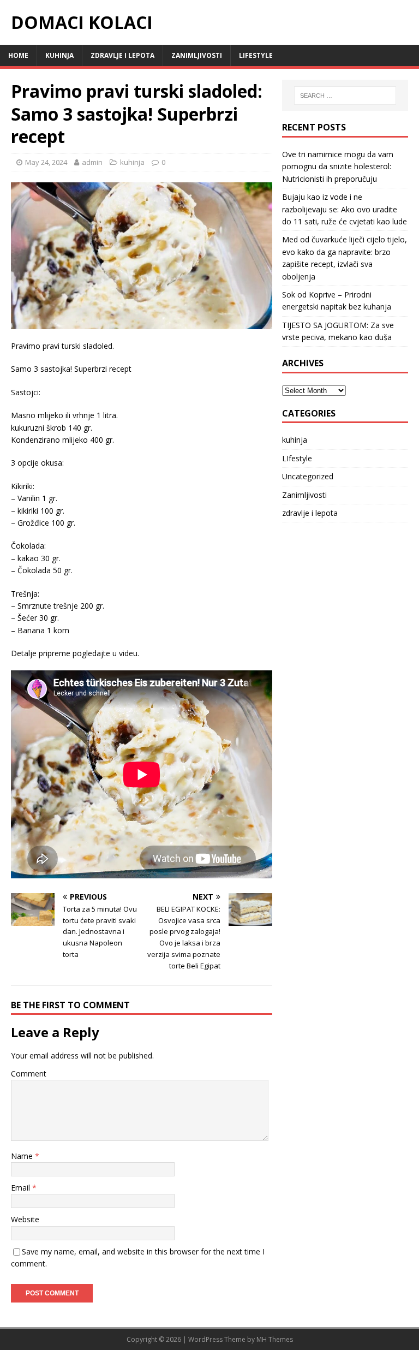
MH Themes (274, 1339)
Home (18, 55)
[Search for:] (345, 95)
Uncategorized (307, 476)
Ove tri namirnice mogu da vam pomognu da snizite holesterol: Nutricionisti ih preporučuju (337, 166)
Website (25, 1219)
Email (21, 1187)
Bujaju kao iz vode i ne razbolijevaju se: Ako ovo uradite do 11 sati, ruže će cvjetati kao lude (344, 209)
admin (92, 162)
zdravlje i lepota (122, 55)
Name (23, 1156)
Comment (28, 1073)
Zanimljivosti (196, 55)
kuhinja (59, 55)
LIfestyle (256, 55)
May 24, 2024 (46, 162)
